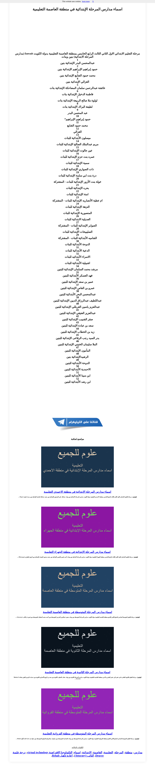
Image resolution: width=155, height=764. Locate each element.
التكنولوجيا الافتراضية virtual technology (49, 752)
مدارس (138, 752)
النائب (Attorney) (84, 755)
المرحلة (119, 752)
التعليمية (108, 752)
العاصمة (97, 752)
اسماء (77, 752)
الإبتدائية (87, 752)
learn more (86, 1)
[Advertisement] (77, 34)
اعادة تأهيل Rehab (62, 755)
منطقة (128, 752)
